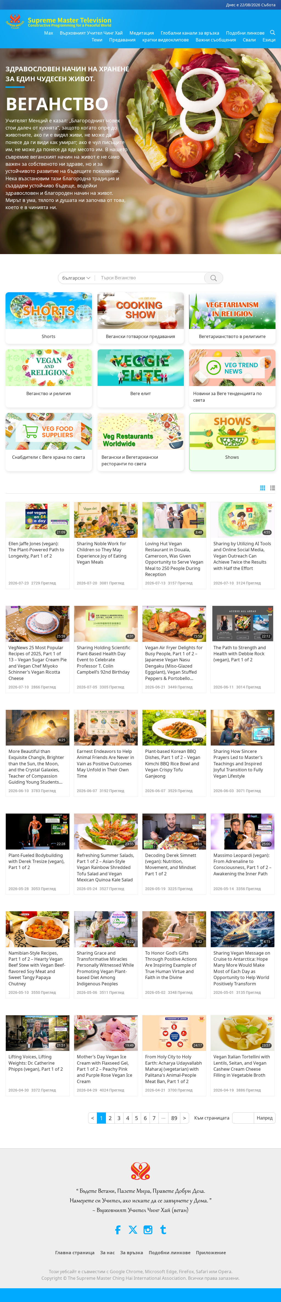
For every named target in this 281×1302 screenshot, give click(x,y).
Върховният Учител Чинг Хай (91, 33)
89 (174, 1118)
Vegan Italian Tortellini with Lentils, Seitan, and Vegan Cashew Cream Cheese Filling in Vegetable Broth (241, 1066)
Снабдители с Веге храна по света (48, 457)
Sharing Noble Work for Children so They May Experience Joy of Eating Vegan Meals (102, 553)
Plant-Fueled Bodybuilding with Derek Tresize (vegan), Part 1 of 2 (36, 861)
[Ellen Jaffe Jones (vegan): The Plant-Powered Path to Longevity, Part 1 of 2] (37, 520)
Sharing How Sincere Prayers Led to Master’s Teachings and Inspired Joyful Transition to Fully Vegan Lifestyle (238, 763)
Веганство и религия (48, 393)
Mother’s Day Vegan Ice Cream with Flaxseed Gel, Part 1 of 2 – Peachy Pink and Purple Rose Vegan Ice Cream (104, 1069)
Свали (249, 40)
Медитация (142, 33)
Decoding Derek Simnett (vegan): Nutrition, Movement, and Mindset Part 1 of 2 (170, 864)
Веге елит (140, 393)
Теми (97, 40)
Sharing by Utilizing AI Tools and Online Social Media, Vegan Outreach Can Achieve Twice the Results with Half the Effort (242, 556)
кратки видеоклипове (165, 40)
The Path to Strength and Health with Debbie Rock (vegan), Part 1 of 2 (239, 654)
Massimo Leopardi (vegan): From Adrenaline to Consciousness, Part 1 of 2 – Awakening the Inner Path (242, 864)
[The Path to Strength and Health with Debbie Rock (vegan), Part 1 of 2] (242, 624)
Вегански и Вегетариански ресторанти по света (130, 460)
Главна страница (75, 1253)
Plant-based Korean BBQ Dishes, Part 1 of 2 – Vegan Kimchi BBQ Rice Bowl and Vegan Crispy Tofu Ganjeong (172, 763)
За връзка (131, 1253)
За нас (107, 1253)
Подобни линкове (245, 33)
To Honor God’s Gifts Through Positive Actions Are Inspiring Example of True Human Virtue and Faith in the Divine (171, 965)
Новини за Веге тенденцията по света (227, 396)
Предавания (122, 40)
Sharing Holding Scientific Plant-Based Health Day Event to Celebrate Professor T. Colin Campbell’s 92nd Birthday (103, 660)
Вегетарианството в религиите (232, 336)
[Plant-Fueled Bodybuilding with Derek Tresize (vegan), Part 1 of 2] (37, 832)
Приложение (211, 1253)
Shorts (48, 336)
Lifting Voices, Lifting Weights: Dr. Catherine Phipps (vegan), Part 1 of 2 (36, 1063)
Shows (232, 457)
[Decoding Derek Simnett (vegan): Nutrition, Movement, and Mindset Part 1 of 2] (174, 832)
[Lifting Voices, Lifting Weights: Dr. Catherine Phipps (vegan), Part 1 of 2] (37, 1033)
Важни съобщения (216, 40)
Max (48, 33)
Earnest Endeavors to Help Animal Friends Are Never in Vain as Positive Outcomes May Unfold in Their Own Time (105, 763)
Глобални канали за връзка (190, 33)
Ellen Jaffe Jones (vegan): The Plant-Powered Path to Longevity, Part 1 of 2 (36, 550)
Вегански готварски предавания (140, 336)
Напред (264, 1118)
